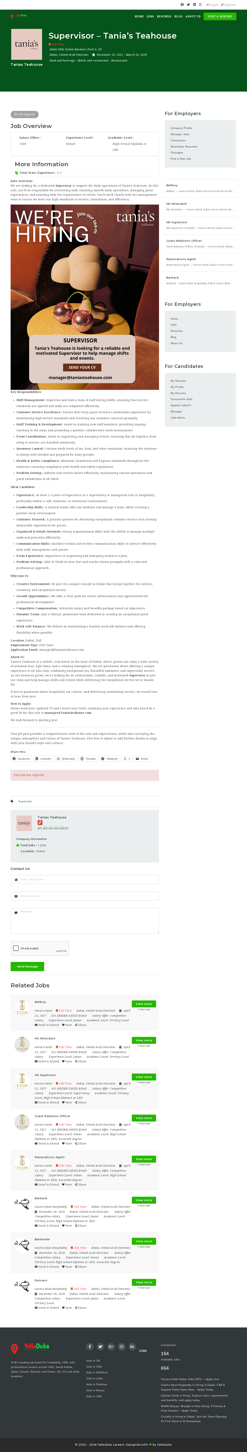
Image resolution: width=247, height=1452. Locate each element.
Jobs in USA (94, 1366)
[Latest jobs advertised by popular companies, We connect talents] (20, 16)
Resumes (164, 16)
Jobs (150, 16)
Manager (176, 411)
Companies (168, 1345)
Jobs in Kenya (95, 1390)
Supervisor (25, 801)
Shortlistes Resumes (184, 146)
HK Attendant (176, 204)
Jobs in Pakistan (96, 1384)
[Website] (40, 822)
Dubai (40, 851)
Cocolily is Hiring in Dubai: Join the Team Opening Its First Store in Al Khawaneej (194, 1419)
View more (144, 1004)
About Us (193, 16)
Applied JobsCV (181, 405)
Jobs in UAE (94, 1396)
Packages (177, 152)
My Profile (177, 386)
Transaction (178, 140)
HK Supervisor (177, 222)
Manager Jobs (180, 134)
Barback (172, 277)
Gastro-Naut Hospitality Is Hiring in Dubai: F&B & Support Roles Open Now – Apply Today (193, 1387)
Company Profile (181, 128)
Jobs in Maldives (97, 1372)
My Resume (178, 380)
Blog (178, 16)
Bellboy (172, 185)
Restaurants (119, 60)
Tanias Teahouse (52, 817)
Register (230, 4)
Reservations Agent (181, 259)
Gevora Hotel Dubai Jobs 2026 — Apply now (190, 1379)
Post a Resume (220, 16)
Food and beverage (62, 60)
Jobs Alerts (178, 417)
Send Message (27, 966)
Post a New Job (181, 158)
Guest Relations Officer (184, 241)
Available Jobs (170, 1359)
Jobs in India (94, 1378)
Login (213, 4)
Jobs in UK (93, 1360)
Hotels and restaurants (93, 60)
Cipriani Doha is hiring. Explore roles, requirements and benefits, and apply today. (194, 1398)
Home (139, 16)
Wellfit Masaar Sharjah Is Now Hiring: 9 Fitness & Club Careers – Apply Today (193, 1408)
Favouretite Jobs (182, 399)
